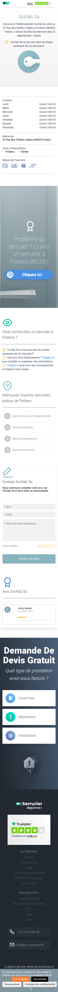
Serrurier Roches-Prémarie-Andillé (31, 416)
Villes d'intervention (29, 898)
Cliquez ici (32, 274)
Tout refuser (40, 979)
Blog (29, 919)
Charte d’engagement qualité (29, 873)
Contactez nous (29, 862)
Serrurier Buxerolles (23, 450)
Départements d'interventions (29, 903)
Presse (29, 867)
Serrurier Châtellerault (24, 438)
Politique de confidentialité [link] (40, 984)
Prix (29, 909)
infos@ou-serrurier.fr (29, 945)
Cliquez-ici (49, 357)
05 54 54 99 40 (29, 932)
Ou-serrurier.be (29, 883)
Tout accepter (20, 979)
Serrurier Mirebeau (22, 427)
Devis (29, 914)
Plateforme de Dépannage (29, 878)
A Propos (29, 857)
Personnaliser (12, 984)
